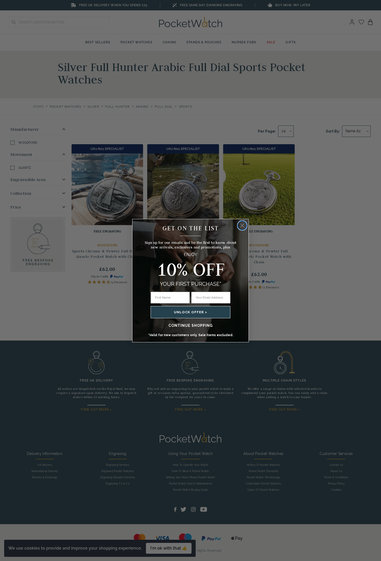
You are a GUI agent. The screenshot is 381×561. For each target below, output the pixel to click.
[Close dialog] (242, 225)
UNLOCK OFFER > (190, 312)
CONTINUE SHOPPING (190, 325)
